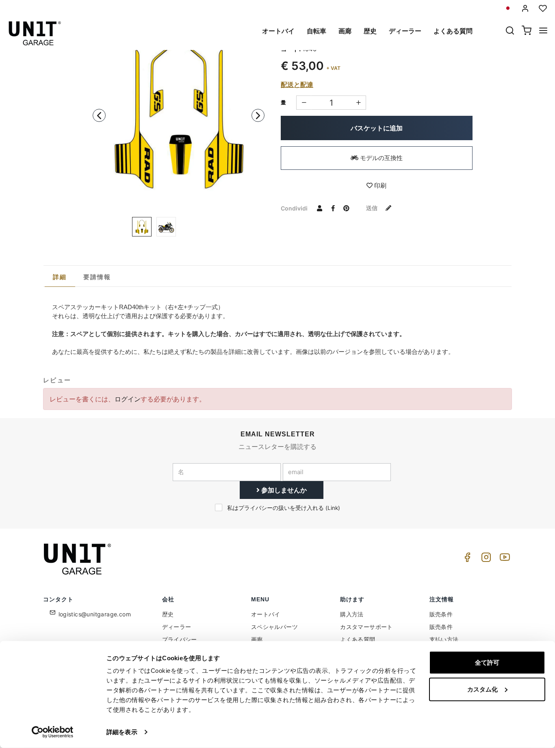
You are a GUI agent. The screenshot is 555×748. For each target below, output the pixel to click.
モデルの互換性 (380, 158)
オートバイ (278, 31)
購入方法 (352, 614)
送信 (372, 207)
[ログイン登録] (525, 8)
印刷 (379, 185)
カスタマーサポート (366, 626)
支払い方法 (444, 639)
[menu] (543, 31)
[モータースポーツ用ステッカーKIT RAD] (179, 113)
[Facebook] (466, 559)
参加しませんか (283, 490)
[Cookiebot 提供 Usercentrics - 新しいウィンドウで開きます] (52, 732)
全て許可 (487, 662)
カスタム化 (482, 688)
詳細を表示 (121, 731)
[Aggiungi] (303, 102)
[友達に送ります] (319, 208)
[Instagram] (484, 559)
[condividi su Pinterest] (346, 208)
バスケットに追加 (377, 128)
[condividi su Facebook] (332, 208)
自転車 (316, 31)
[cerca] (510, 31)
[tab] (60, 277)
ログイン (128, 399)
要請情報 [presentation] (97, 276)
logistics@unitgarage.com (95, 614)
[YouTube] (503, 559)
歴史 (370, 31)
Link (332, 508)
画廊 (344, 31)
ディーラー (405, 31)
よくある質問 (453, 31)
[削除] (358, 102)
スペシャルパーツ (274, 626)
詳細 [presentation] (60, 276)
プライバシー (179, 639)
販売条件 (441, 614)
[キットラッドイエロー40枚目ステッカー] (166, 226)
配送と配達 (297, 84)
